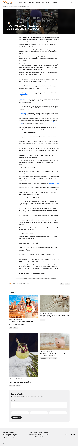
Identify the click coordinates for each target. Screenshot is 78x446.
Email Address (33, 410)
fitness (30, 278)
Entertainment (43, 358)
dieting (25, 278)
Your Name (14, 410)
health (38, 278)
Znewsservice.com (8, 432)
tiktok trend (47, 278)
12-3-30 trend (19, 278)
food (34, 278)
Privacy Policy (41, 434)
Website (51, 410)
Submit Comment (16, 417)
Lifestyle (67, 283)
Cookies (36, 436)
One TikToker (22, 99)
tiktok (42, 278)
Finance (49, 358)
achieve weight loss (54, 183)
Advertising (46, 432)
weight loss (53, 278)
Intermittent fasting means (25, 242)
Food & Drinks (12, 385)
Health (62, 283)
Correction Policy (33, 434)
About (35, 432)
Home (4, 6)
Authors (40, 432)
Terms (47, 434)
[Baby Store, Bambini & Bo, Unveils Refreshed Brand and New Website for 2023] (55, 303)
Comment (13, 400)
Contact (41, 436)
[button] (71, 2)
